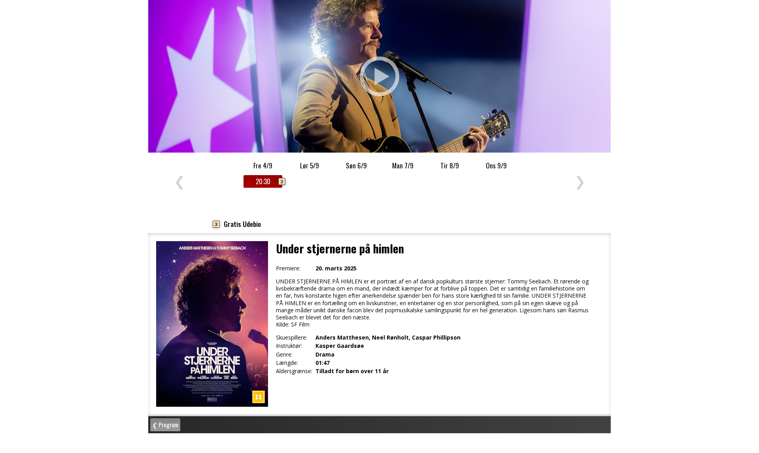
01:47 (322, 362)
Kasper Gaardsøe (339, 345)
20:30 (269, 181)
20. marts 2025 (336, 268)
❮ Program (165, 424)
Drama (324, 354)
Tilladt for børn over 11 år (352, 371)
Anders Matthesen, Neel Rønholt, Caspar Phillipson (388, 337)
